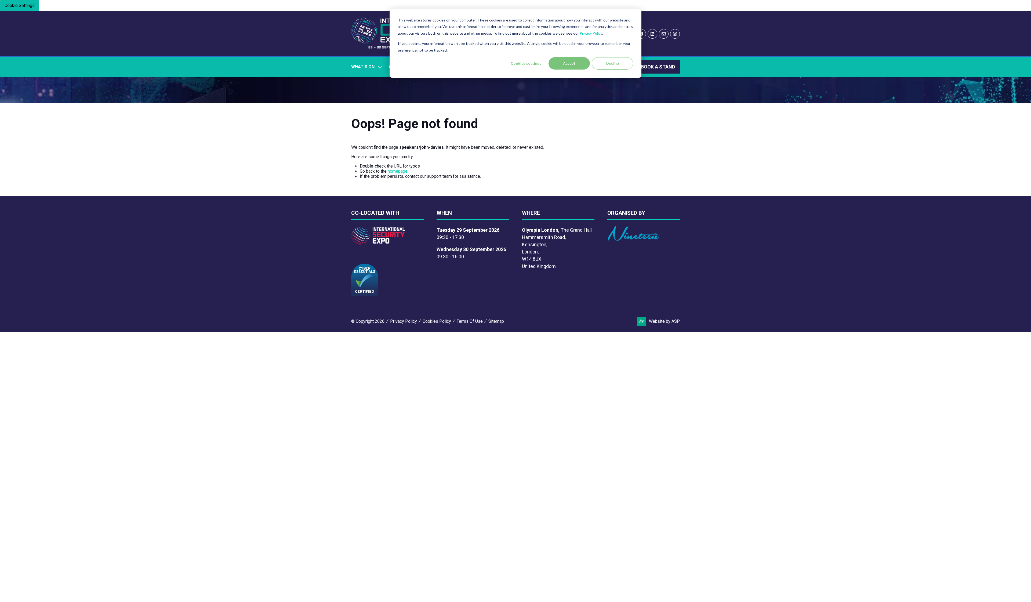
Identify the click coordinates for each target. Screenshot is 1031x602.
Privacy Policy (591, 33)
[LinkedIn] (652, 34)
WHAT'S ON (363, 66)
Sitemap (496, 321)
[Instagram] (675, 34)
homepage (398, 171)
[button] (658, 67)
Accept (569, 63)
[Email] (664, 34)
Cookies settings (526, 63)
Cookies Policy (437, 321)
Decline (612, 63)
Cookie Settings (20, 5)
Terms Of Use (470, 321)
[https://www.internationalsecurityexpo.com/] (378, 243)
